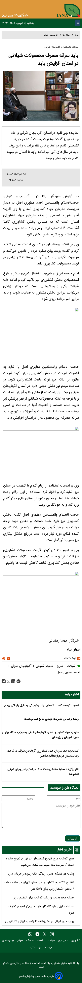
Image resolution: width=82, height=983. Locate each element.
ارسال (72, 838)
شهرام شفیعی (44, 666)
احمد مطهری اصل (68, 672)
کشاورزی (75, 941)
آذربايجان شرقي (20, 666)
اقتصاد (40, 941)
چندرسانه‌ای (8, 941)
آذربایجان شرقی (50, 35)
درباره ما (48, 948)
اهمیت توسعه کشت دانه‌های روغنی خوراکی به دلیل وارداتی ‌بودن (41, 705)
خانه (77, 35)
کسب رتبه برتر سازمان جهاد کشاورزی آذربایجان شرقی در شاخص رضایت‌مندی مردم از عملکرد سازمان (42, 753)
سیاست (51, 941)
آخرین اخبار (64, 849)
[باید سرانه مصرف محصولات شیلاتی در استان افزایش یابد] (18, 682)
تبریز (59, 666)
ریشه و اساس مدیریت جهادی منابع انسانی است (51, 719)
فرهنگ (30, 941)
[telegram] (37, 934)
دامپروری (63, 941)
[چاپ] (4, 658)
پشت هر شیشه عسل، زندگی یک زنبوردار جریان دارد (41, 874)
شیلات (70, 666)
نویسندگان (35, 948)
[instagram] (52, 934)
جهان (20, 941)
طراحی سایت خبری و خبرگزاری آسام (36, 976)
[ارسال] (8, 658)
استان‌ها (66, 35)
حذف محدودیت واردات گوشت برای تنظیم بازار (44, 897)
